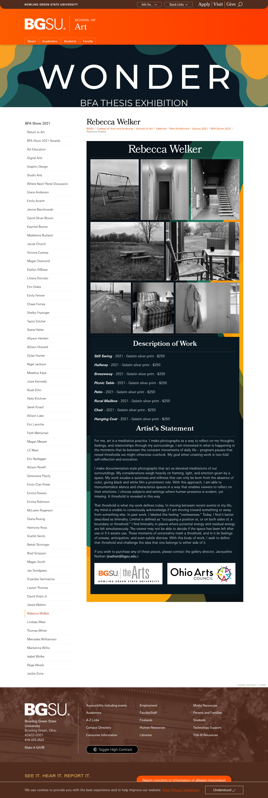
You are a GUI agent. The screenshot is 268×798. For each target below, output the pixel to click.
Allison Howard (37, 347)
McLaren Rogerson (40, 510)
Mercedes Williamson (42, 639)
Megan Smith (36, 562)
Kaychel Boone (37, 227)
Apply (204, 5)
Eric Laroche (35, 424)
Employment (148, 705)
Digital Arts (34, 158)
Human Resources (152, 727)
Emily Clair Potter (38, 484)
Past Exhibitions (179, 128)
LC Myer (32, 450)
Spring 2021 (200, 128)
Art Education (36, 149)
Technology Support (207, 727)
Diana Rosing (36, 519)
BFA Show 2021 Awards (43, 141)
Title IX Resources (205, 735)
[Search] (240, 4)
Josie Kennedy (37, 381)
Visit (218, 5)
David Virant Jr (37, 596)
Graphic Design (37, 166)
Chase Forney (36, 304)
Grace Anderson (38, 192)
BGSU (90, 128)
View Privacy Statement (180, 790)
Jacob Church (36, 244)
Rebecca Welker (38, 613)
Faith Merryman (37, 433)
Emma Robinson (38, 502)
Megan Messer (37, 441)
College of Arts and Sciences (115, 128)
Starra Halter (35, 330)
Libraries (146, 735)
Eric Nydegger (36, 459)
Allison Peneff (36, 467)
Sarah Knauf (35, 407)
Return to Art (36, 132)
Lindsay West (36, 622)
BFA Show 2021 (221, 128)
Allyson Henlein (37, 338)
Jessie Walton (36, 605)
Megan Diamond (38, 261)
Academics (49, 41)
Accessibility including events (106, 705)
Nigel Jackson (36, 364)
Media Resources (205, 705)
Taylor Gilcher (36, 321)
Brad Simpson (36, 553)
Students (70, 41)
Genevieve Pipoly (38, 476)
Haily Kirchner (36, 398)
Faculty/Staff (148, 713)
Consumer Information (101, 735)
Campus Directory (98, 727)
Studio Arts (34, 175)
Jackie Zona (35, 673)
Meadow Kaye (36, 373)
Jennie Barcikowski (40, 209)
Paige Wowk (35, 665)
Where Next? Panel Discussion (47, 184)
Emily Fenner (36, 295)
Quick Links (177, 4)
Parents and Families (207, 713)
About (31, 41)
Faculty (88, 41)
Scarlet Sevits (36, 536)
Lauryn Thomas (37, 588)
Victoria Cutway (37, 252)
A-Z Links (92, 720)
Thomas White (37, 630)
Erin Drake (34, 287)
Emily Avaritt (36, 201)
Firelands (146, 720)
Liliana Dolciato (37, 278)
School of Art (144, 128)
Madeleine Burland (40, 235)
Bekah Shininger (38, 544)
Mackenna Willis (38, 648)
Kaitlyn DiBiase (37, 269)
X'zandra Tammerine (41, 579)
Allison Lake (35, 416)
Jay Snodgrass (37, 570)
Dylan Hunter (36, 355)
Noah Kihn (34, 390)
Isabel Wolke (35, 656)
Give (231, 5)
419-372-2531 (34, 740)
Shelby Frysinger (38, 313)
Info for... (147, 4)
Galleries (161, 128)
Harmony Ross (37, 527)
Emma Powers (36, 493)
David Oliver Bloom (40, 218)
